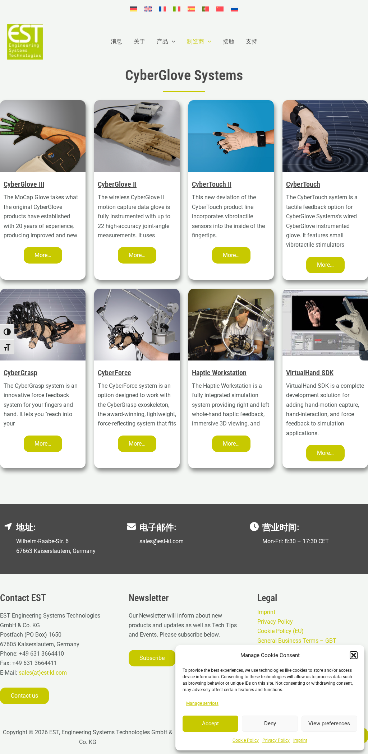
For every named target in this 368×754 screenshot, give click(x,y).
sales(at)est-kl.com (42, 672)
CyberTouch (303, 184)
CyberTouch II (211, 184)
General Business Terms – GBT (296, 640)
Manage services (202, 703)
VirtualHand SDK (310, 372)
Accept (210, 723)
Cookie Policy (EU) (280, 631)
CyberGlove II (117, 184)
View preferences (329, 723)
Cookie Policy (246, 740)
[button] (353, 655)
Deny (270, 723)
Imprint (300, 740)
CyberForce (114, 372)
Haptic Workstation (219, 372)
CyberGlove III (24, 184)
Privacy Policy (276, 740)
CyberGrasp (20, 372)
